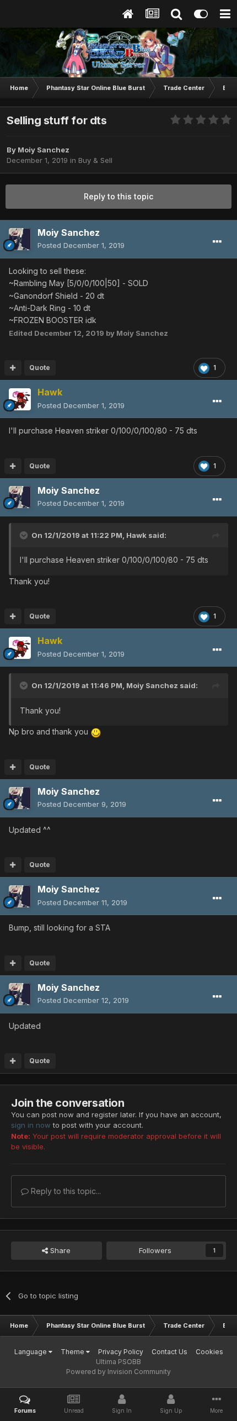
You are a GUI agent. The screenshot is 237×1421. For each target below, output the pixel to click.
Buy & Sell (95, 160)
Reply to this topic (118, 196)
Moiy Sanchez (152, 685)
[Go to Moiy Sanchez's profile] (20, 239)
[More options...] (217, 242)
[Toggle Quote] (25, 535)
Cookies (209, 1352)
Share (59, 1250)
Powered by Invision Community (118, 1371)
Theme (73, 1352)
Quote (39, 367)
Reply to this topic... (65, 1191)
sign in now (31, 1125)
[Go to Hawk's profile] (20, 399)
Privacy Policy (120, 1352)
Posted (81, 245)
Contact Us (169, 1352)
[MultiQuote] (12, 368)
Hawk (136, 535)
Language (31, 1352)
